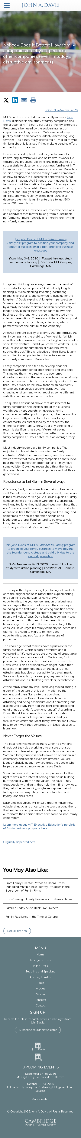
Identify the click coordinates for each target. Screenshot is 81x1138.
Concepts (41, 1000)
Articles (40, 988)
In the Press (40, 966)
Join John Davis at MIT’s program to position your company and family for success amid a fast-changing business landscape (40, 244)
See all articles (17, 931)
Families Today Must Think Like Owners (31, 908)
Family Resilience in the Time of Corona (31, 916)
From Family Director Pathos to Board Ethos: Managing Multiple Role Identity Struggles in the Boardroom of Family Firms (37, 886)
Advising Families (40, 977)
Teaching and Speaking (40, 971)
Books (40, 983)
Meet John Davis (40, 960)
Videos (40, 994)
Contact (40, 1005)
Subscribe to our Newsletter (38, 1030)
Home (40, 954)
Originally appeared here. (19, 842)
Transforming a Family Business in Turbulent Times (39, 899)
